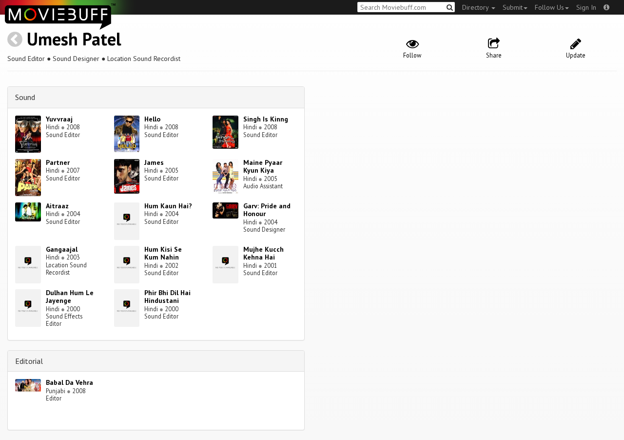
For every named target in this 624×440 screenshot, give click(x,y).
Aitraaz (57, 205)
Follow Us (549, 7)
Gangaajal (62, 249)
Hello (152, 119)
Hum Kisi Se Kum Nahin (163, 253)
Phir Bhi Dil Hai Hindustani (167, 296)
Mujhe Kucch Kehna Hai (263, 253)
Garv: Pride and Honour (267, 210)
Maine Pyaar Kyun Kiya (262, 166)
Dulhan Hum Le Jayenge (70, 296)
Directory (476, 7)
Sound (25, 97)
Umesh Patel (74, 38)
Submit (513, 7)
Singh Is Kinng (265, 119)
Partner (58, 162)
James (154, 162)
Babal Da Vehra (69, 382)
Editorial (29, 361)
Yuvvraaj (59, 119)
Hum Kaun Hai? (168, 205)
